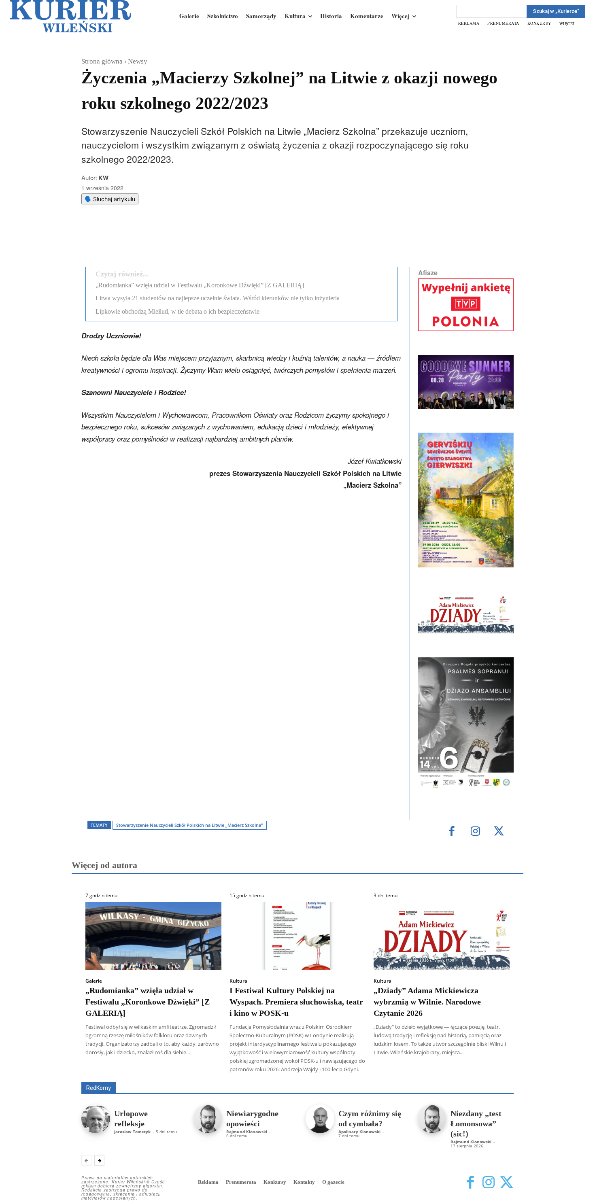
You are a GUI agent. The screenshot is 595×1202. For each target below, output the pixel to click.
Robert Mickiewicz (441, 1076)
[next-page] (99, 1160)
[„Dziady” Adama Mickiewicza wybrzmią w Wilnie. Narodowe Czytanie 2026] (442, 936)
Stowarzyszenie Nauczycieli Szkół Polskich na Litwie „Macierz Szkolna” (189, 825)
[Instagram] (475, 832)
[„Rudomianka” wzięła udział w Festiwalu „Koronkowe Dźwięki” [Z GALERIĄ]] (153, 936)
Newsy (137, 61)
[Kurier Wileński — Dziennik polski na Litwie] (70, 16)
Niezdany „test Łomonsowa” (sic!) (476, 1123)
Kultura (238, 981)
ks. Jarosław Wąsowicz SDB (372, 1070)
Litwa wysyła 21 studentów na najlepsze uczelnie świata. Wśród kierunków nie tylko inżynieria (218, 298)
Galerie (93, 981)
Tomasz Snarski (494, 1076)
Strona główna (102, 61)
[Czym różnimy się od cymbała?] (320, 1118)
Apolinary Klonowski (359, 1131)
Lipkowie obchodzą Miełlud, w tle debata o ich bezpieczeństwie (177, 311)
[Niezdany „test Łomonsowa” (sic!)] (432, 1118)
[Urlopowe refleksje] (95, 1118)
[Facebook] (147, 240)
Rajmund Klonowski (490, 1070)
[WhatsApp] (184, 240)
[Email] (203, 240)
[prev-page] (86, 1160)
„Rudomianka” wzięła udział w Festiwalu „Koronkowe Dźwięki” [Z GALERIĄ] (200, 285)
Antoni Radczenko (210, 1070)
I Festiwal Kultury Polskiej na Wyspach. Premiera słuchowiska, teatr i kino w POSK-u (296, 1001)
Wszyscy (107, 1070)
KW (103, 177)
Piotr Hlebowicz (436, 1070)
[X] (166, 240)
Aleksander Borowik (153, 1070)
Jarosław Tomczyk (132, 1131)
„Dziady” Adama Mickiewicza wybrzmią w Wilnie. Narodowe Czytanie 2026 (427, 1001)
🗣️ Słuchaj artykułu (110, 198)
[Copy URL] (222, 240)
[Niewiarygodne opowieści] (207, 1118)
